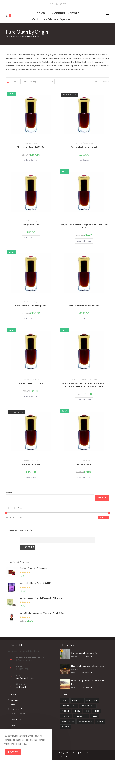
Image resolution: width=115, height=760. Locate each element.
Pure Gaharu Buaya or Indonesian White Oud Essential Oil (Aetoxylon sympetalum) (84, 385)
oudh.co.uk (21, 687)
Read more (84, 160)
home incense (88, 706)
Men (13, 704)
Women (14, 700)
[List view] (14, 81)
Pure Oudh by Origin (31, 36)
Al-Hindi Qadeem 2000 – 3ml (31, 147)
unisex (100, 721)
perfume (66, 716)
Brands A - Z (16, 709)
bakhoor (77, 700)
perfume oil (81, 716)
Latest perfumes (18, 713)
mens (96, 711)
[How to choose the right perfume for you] (65, 669)
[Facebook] (50, 3)
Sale (91, 143)
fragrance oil (69, 706)
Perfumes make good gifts (84, 653)
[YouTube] (64, 3)
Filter (103, 518)
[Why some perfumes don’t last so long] (65, 684)
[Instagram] (60, 3)
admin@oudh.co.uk (25, 678)
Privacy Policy (71, 753)
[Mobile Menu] (107, 16)
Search (9, 492)
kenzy (77, 711)
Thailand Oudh (84, 464)
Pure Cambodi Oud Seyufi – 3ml (84, 305)
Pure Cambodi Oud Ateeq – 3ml (31, 305)
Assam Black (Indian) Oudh (84, 147)
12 (100, 81)
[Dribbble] (57, 3)
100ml (65, 700)
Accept (13, 752)
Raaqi (94, 716)
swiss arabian (85, 721)
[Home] (7, 36)
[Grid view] (8, 81)
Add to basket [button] (31, 160)
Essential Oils (77, 379)
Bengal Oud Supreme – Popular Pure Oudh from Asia (84, 226)
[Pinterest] (53, 3)
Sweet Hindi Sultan (30, 464)
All (107, 81)
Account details (86, 753)
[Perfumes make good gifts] (65, 654)
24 (104, 81)
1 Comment (88, 656)
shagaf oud (68, 721)
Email (22, 536)
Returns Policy (58, 753)
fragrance (91, 700)
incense (65, 711)
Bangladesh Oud (31, 224)
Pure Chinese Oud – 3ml (31, 383)
